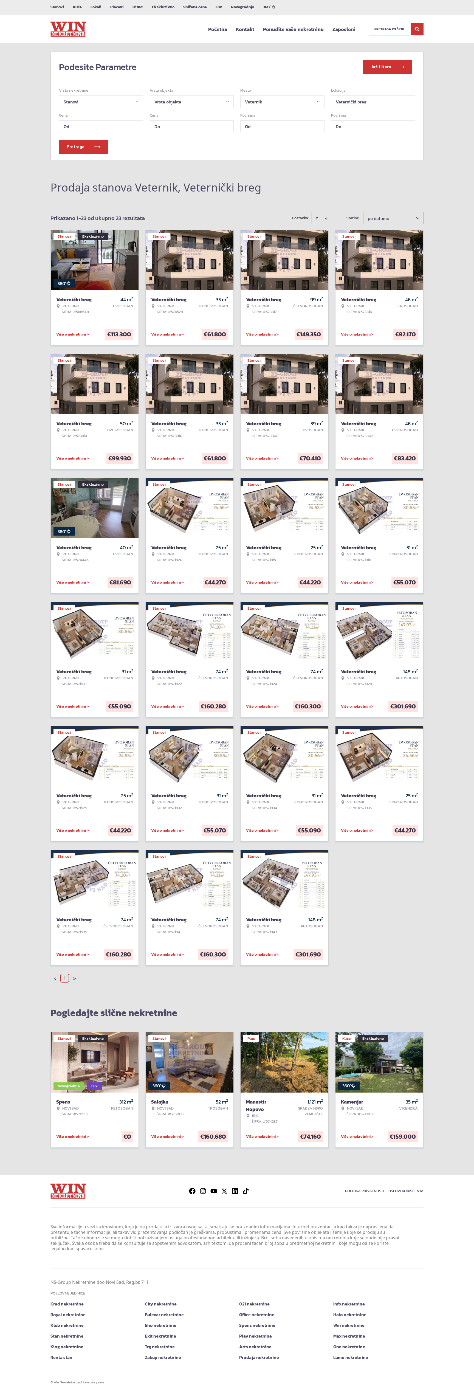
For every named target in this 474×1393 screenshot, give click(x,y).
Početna (217, 29)
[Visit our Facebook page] (192, 1191)
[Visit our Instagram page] (203, 1191)
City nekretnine (161, 1304)
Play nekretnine (255, 1336)
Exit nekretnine (160, 1336)
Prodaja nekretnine (259, 1357)
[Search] (417, 29)
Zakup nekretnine (163, 1357)
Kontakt (245, 29)
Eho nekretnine (160, 1325)
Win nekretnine (349, 1325)
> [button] (74, 978)
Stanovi (57, 7)
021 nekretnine (254, 1304)
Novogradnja (242, 7)
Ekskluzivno (163, 7)
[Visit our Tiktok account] (245, 1191)
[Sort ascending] (317, 218)
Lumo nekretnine (350, 1357)
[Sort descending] (326, 218)
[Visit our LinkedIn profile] (235, 1191)
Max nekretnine (349, 1336)
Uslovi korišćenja (406, 1191)
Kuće (77, 7)
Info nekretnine (349, 1304)
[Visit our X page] (224, 1191)
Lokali (96, 7)
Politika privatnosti (364, 1191)
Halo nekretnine (349, 1314)
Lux (219, 7)
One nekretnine (349, 1346)
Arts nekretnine (255, 1346)
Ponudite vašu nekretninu (293, 29)
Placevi (117, 7)
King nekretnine (66, 1346)
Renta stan (61, 1357)
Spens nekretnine (257, 1325)
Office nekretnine (256, 1314)
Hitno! (137, 7)
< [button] (55, 978)
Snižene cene (195, 7)
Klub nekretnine (67, 1325)
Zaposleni (344, 29)
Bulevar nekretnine (164, 1314)
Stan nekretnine (66, 1336)
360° (267, 7)
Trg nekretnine (160, 1346)
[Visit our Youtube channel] (213, 1191)
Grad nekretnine (67, 1304)
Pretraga (75, 146)
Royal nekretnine (68, 1314)
